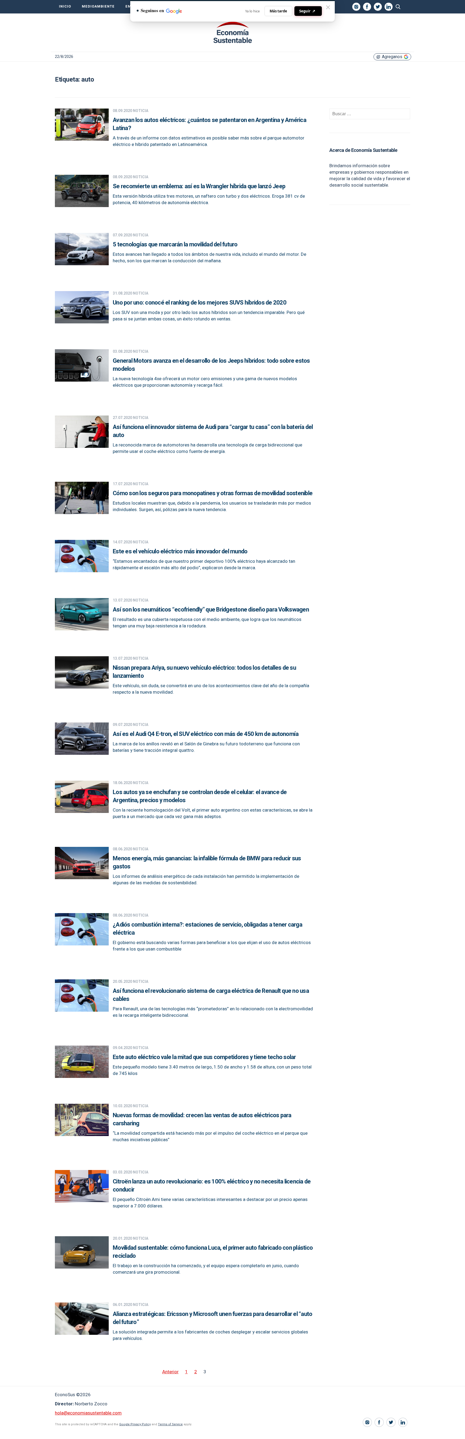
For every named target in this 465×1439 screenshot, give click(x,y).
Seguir (307, 10)
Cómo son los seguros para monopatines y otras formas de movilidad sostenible (212, 493)
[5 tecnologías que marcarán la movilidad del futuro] (82, 263)
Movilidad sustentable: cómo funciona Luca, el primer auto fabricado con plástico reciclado (213, 1252)
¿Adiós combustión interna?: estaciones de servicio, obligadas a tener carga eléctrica (207, 928)
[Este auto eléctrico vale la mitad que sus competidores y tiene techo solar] (82, 1076)
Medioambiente (98, 6)
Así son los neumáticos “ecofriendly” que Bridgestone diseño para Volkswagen (211, 609)
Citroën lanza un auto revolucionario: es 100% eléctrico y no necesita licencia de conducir (212, 1185)
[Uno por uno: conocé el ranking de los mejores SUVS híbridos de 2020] (82, 322)
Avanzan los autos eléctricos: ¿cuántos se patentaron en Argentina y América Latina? (209, 124)
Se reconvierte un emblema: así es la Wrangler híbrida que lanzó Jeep (199, 186)
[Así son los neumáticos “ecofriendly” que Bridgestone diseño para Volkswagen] (82, 629)
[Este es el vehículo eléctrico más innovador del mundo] (82, 570)
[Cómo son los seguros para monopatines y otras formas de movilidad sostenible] (82, 512)
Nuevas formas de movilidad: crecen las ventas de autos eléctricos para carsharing (202, 1119)
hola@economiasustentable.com (88, 1413)
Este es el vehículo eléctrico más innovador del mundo (180, 551)
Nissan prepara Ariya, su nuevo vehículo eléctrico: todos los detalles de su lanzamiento (204, 671)
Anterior (170, 1371)
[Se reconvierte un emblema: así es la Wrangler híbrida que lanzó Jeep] (82, 205)
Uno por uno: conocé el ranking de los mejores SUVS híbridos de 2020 (199, 302)
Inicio (65, 6)
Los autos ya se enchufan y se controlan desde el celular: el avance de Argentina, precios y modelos (200, 796)
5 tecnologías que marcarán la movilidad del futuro (175, 244)
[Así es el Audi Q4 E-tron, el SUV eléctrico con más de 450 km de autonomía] (82, 753)
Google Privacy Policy (135, 1424)
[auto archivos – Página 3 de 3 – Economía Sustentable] (232, 32)
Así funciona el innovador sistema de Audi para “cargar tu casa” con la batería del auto (213, 431)
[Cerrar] (328, 7)
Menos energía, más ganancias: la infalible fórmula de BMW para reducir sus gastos (207, 862)
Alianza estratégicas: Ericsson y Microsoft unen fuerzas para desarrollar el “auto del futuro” (212, 1318)
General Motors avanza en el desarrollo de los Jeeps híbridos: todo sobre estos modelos (211, 365)
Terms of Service (170, 1424)
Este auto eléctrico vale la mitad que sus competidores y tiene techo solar (204, 1057)
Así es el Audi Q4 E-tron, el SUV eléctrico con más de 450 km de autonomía (205, 734)
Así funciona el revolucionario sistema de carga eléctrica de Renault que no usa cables (211, 995)
